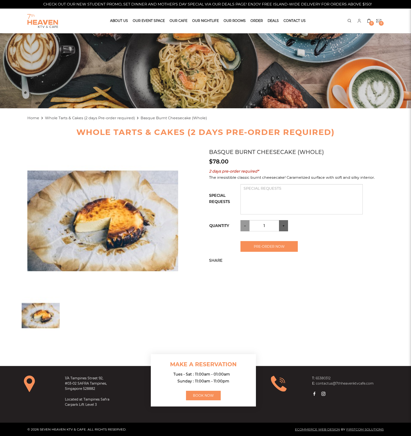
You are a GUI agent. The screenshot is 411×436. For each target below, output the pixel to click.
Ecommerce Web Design (317, 429)
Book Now (203, 395)
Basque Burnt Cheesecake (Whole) (174, 118)
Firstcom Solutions (365, 429)
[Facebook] (315, 393)
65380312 (323, 378)
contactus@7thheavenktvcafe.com (345, 383)
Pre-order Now (269, 246)
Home (33, 118)
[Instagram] (324, 393)
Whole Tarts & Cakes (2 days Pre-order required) (90, 118)
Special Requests (219, 198)
